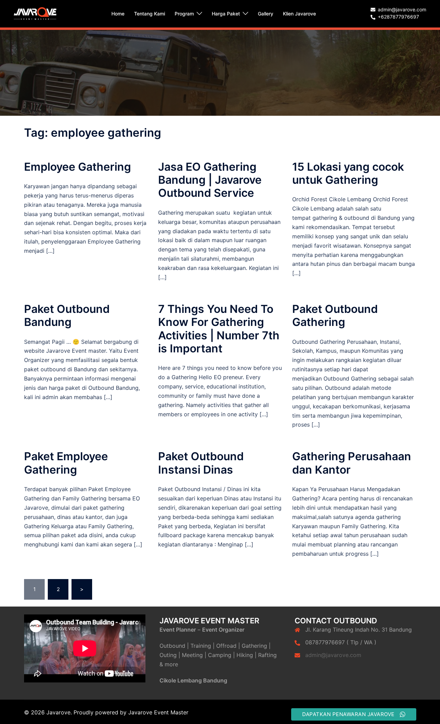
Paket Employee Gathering (66, 463)
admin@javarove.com (333, 655)
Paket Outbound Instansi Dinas (201, 463)
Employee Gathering (77, 166)
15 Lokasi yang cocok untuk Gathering (348, 173)
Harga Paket (226, 13)
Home (117, 13)
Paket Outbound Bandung (67, 315)
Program (184, 13)
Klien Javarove (299, 13)
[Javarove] (35, 13)
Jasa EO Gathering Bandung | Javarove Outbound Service (210, 180)
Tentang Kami (149, 13)
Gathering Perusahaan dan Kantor (351, 463)
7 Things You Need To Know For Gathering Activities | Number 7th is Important (218, 328)
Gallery (265, 13)
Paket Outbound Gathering (335, 315)
